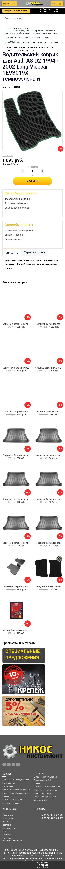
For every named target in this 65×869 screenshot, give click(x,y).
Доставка (6, 825)
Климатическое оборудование (16, 790)
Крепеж (5, 796)
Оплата (5, 821)
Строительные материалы (45, 790)
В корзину (32, 181)
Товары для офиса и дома (46, 797)
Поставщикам (8, 828)
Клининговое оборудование (15, 793)
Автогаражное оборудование (15, 780)
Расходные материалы (12, 800)
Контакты (6, 835)
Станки (37, 783)
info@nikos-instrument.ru (16, 11)
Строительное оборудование (47, 787)
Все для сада (8, 783)
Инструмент (7, 786)
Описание (11, 252)
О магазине (7, 815)
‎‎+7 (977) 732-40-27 (49, 12)
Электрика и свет (41, 800)
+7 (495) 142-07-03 (49, 9)
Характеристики (34, 252)
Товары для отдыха (42, 793)
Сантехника (39, 773)
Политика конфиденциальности (12, 839)
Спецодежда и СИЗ (42, 780)
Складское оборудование (45, 777)
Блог (4, 831)
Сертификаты (8, 818)
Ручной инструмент (11, 803)
